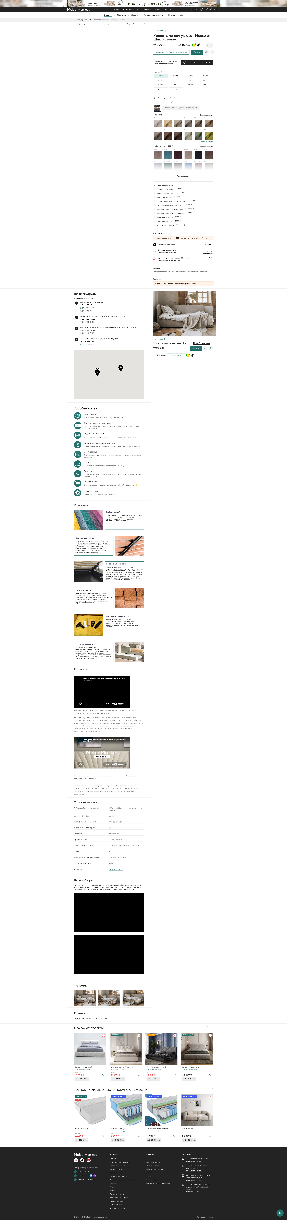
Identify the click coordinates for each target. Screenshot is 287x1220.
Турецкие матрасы (117, 1201)
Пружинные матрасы (118, 1194)
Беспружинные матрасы (119, 1197)
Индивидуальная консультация (171, 52)
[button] (109, 307)
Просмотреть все (206, 141)
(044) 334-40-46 (84, 1171)
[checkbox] (168, 189)
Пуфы (112, 1187)
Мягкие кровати (95, 20)
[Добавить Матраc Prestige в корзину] (139, 1136)
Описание (101, 24)
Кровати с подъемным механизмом (123, 1180)
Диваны (134, 15)
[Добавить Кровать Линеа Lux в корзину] (210, 1075)
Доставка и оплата (130, 9)
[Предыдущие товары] (207, 1027)
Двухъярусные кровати (118, 1176)
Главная (77, 20)
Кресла (113, 1183)
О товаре (77, 24)
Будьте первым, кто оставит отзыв (90, 1018)
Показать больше (183, 176)
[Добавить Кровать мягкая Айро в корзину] (103, 1075)
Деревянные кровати (118, 1166)
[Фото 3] (133, 998)
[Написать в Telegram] (91, 1175)
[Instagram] (76, 1160)
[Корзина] (210, 9)
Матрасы (121, 15)
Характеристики (113, 24)
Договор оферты (152, 1180)
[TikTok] (82, 1160)
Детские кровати (116, 1173)
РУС (216, 9)
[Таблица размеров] (162, 72)
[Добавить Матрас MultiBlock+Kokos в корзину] (174, 1136)
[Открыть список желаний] (206, 9)
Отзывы (146, 24)
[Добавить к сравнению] (206, 52)
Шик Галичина (165, 39)
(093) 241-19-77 (83, 1176)
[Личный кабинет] (197, 10)
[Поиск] (192, 9)
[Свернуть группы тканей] (211, 98)
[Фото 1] (85, 998)
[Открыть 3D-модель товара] (210, 348)
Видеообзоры (126, 24)
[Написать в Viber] (94, 1175)
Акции (116, 9)
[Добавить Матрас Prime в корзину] (103, 1136)
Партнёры (146, 9)
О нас (148, 1158)
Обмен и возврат (152, 1166)
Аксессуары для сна (153, 15)
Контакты (167, 9)
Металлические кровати (119, 1162)
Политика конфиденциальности (158, 1183)
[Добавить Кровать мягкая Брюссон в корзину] (139, 1075)
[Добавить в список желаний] (212, 52)
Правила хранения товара (156, 1169)
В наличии (159, 30)
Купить (197, 52)
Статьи (157, 9)
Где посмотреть (89, 24)
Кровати (108, 15)
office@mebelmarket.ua (86, 1180)
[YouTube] (89, 1160)
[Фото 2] (109, 998)
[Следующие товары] (212, 1027)
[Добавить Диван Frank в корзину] (210, 1136)
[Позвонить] (280, 1213)
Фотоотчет (137, 24)
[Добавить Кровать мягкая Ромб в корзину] (174, 1075)
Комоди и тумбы (176, 15)
